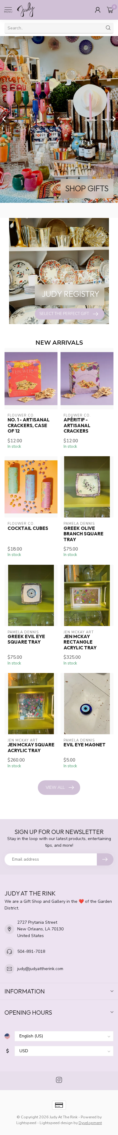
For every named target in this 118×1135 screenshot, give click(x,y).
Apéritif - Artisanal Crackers (77, 425)
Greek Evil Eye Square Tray (26, 639)
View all (55, 787)
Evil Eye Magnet (85, 745)
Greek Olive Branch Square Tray (83, 534)
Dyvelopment (90, 1122)
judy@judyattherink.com (40, 969)
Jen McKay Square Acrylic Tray (31, 747)
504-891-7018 (31, 951)
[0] (110, 10)
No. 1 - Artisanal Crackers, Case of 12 (29, 425)
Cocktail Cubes (28, 528)
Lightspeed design (56, 1122)
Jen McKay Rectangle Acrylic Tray (80, 642)
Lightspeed (26, 1122)
